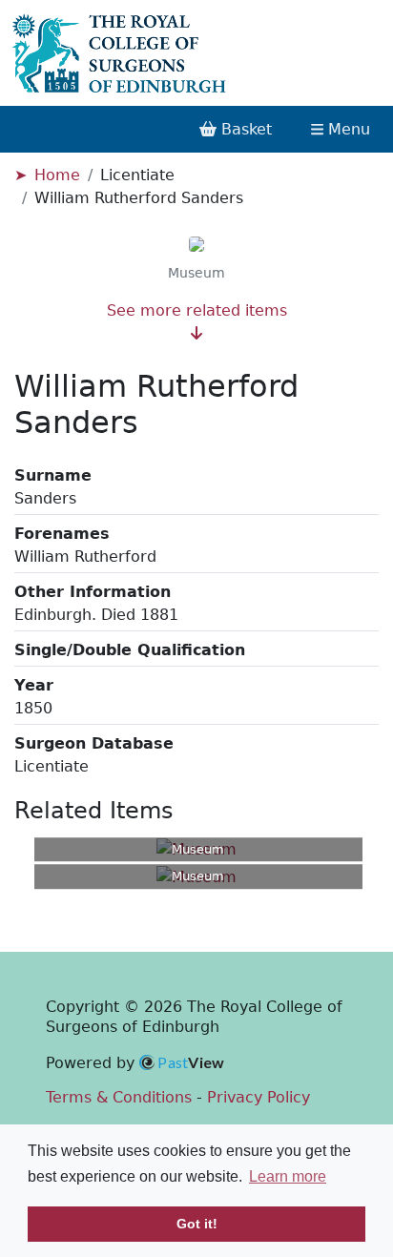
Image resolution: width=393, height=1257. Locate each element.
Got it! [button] (196, 1223)
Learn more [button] (287, 1176)
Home (57, 175)
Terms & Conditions (119, 1097)
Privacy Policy (258, 1097)
